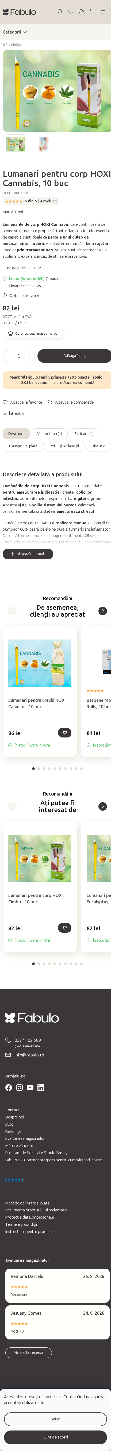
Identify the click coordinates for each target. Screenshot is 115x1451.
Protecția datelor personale (29, 1217)
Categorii (12, 32)
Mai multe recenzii (29, 1352)
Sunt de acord (55, 1437)
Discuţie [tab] (98, 446)
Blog (9, 1124)
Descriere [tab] (16, 434)
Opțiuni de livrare (24, 295)
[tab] (33, 768)
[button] (39, 738)
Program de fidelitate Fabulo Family (36, 1152)
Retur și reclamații (64, 446)
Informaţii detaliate (19, 267)
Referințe (13, 1131)
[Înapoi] (12, 611)
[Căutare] (60, 12)
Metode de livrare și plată (27, 1203)
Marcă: (13, 212)
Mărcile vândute (19, 1145)
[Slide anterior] (7, 144)
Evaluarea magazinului (24, 1138)
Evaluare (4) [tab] (84, 434)
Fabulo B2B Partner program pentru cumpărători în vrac (53, 1160)
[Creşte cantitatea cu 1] (29, 356)
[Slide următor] (108, 144)
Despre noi (14, 1117)
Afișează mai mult (31, 554)
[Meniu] (103, 12)
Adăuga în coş (74, 356)
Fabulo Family (38, 377)
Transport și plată (22, 446)
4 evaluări (48, 201)
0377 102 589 (28, 1040)
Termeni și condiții (21, 1224)
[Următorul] (102, 611)
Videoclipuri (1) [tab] (49, 434)
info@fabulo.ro (29, 1054)
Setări (55, 1419)
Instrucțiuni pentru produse (29, 1231)
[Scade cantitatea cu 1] (8, 356)
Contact (12, 1110)
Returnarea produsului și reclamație (36, 1210)
